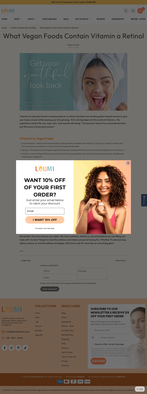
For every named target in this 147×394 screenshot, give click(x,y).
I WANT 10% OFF (45, 219)
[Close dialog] (128, 163)
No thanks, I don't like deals (44, 228)
